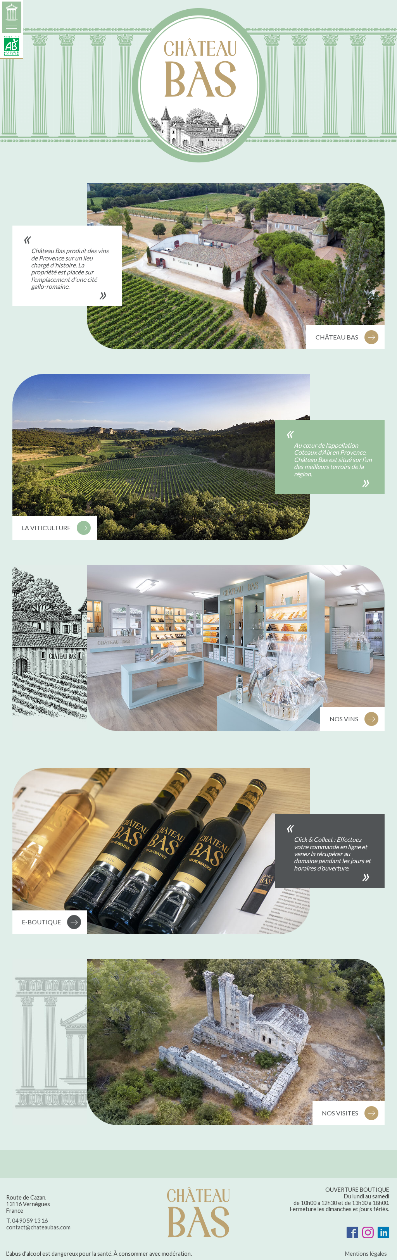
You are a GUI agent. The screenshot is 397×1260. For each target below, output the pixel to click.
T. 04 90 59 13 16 (27, 1221)
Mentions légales (366, 1254)
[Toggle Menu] (11, 29)
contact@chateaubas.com (38, 1227)
